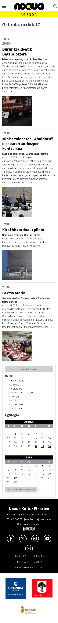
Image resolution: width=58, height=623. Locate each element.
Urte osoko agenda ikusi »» (21, 489)
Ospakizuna (17, 408)
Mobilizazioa (17, 404)
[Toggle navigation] (4, 6)
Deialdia (15, 384)
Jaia (13, 396)
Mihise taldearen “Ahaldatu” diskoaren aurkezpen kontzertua (27, 143)
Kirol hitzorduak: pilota (23, 229)
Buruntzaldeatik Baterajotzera (17, 52)
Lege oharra (37, 556)
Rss (42, 567)
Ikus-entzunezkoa (20, 392)
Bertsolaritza (17, 380)
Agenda (29, 14)
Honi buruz (20, 556)
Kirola (14, 400)
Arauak (38, 562)
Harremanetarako (24, 567)
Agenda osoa (29, 369)
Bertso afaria (13, 292)
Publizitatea (22, 562)
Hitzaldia (15, 388)
